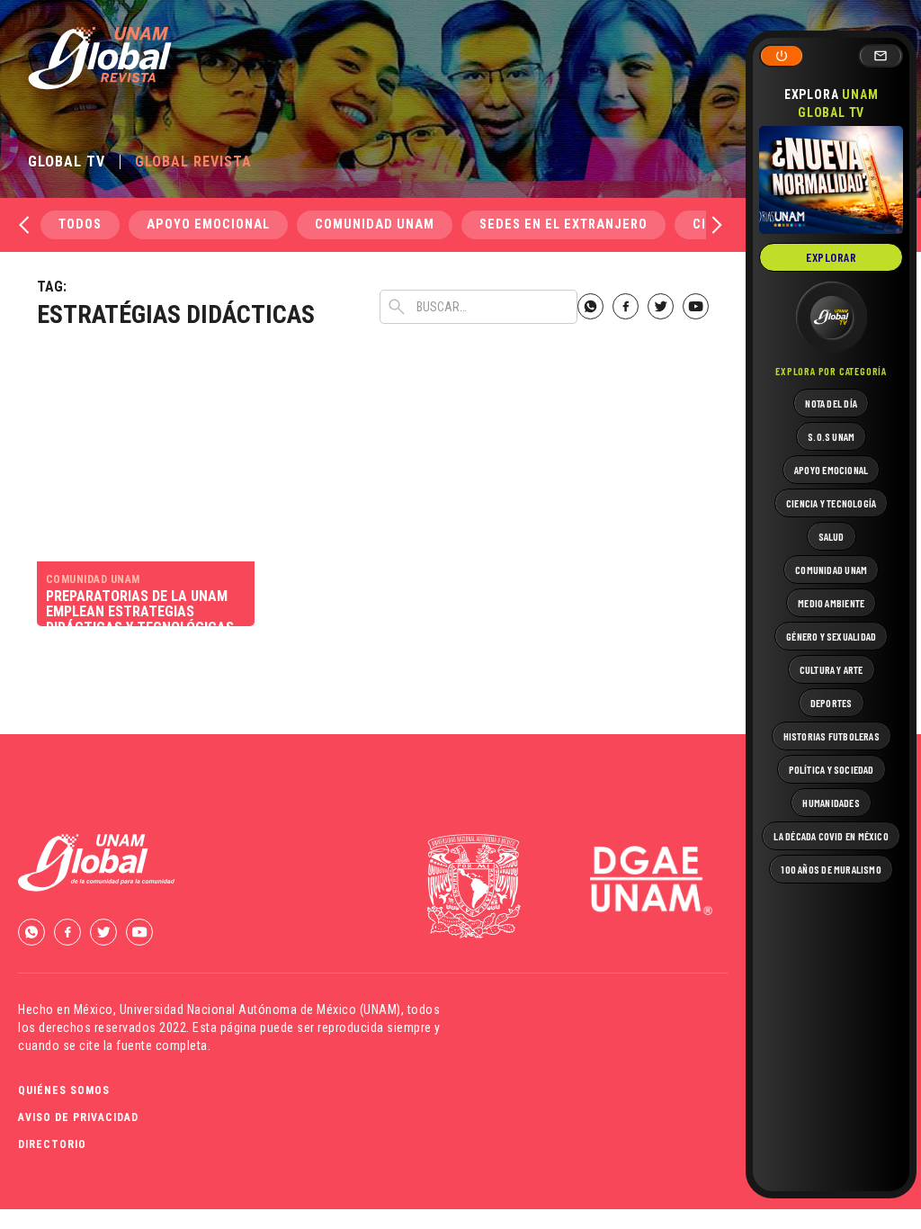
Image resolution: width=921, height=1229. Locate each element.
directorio (52, 1144)
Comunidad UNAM (374, 224)
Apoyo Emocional (208, 224)
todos (80, 224)
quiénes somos (64, 1090)
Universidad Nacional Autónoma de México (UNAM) (260, 1009)
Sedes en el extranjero (563, 224)
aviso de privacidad (78, 1117)
